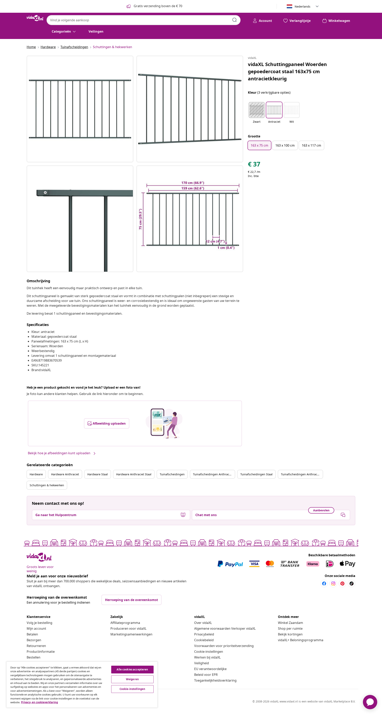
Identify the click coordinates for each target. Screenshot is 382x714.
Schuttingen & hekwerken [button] (47, 485)
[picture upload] (164, 423)
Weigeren (132, 679)
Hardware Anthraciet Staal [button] (133, 474)
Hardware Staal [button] (97, 474)
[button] (257, 115)
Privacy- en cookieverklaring (39, 702)
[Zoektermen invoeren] (234, 20)
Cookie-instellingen (208, 651)
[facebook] (324, 584)
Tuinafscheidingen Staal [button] (256, 474)
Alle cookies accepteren (132, 669)
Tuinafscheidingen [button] (172, 474)
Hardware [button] (36, 474)
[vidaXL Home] (35, 18)
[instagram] (333, 584)
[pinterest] (342, 584)
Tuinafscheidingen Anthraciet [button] (213, 474)
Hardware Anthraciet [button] (65, 474)
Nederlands (302, 6)
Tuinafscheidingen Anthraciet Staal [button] (302, 474)
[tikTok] (352, 584)
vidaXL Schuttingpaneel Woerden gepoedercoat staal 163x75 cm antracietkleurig (287, 71)
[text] (254, 165)
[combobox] (144, 20)
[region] (82, 684)
